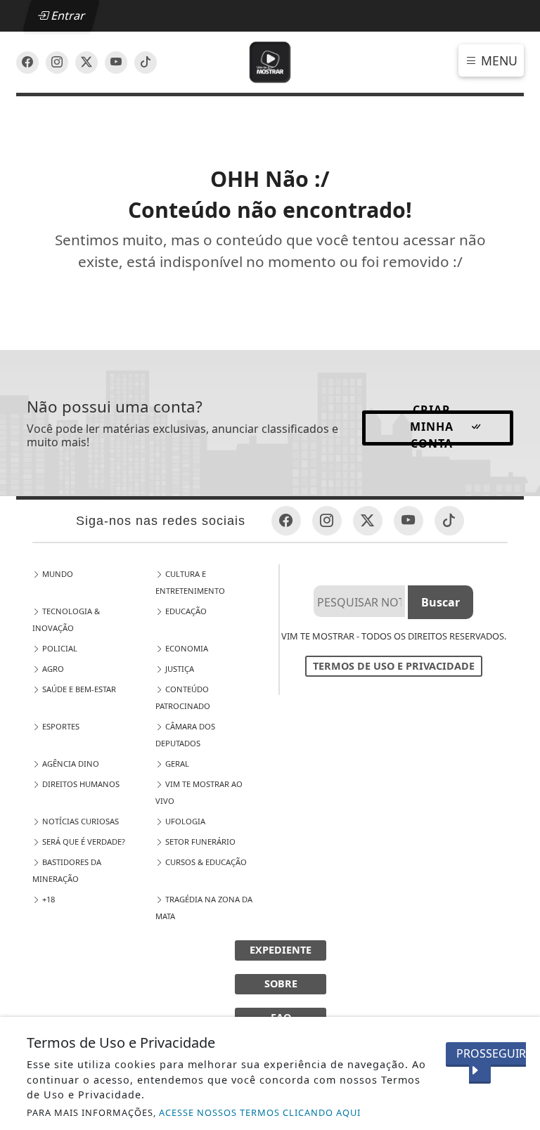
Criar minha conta (432, 428)
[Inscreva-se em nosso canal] (57, 62)
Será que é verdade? (82, 841)
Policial (58, 648)
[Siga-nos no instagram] (116, 62)
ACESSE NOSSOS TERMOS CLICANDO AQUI (260, 1112)
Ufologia (184, 821)
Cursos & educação (205, 862)
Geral (176, 763)
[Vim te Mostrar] (270, 61)
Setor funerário (199, 841)
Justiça (178, 668)
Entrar (66, 15)
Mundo (56, 574)
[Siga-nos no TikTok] (145, 62)
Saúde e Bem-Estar (78, 689)
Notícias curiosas (79, 821)
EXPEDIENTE (280, 949)
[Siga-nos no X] (86, 62)
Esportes (59, 726)
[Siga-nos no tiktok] (449, 520)
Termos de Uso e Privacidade (394, 666)
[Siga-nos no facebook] (27, 62)
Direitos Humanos (80, 784)
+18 (47, 899)
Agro (52, 668)
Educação (185, 611)
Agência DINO (69, 763)
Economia (185, 648)
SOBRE (280, 983)
